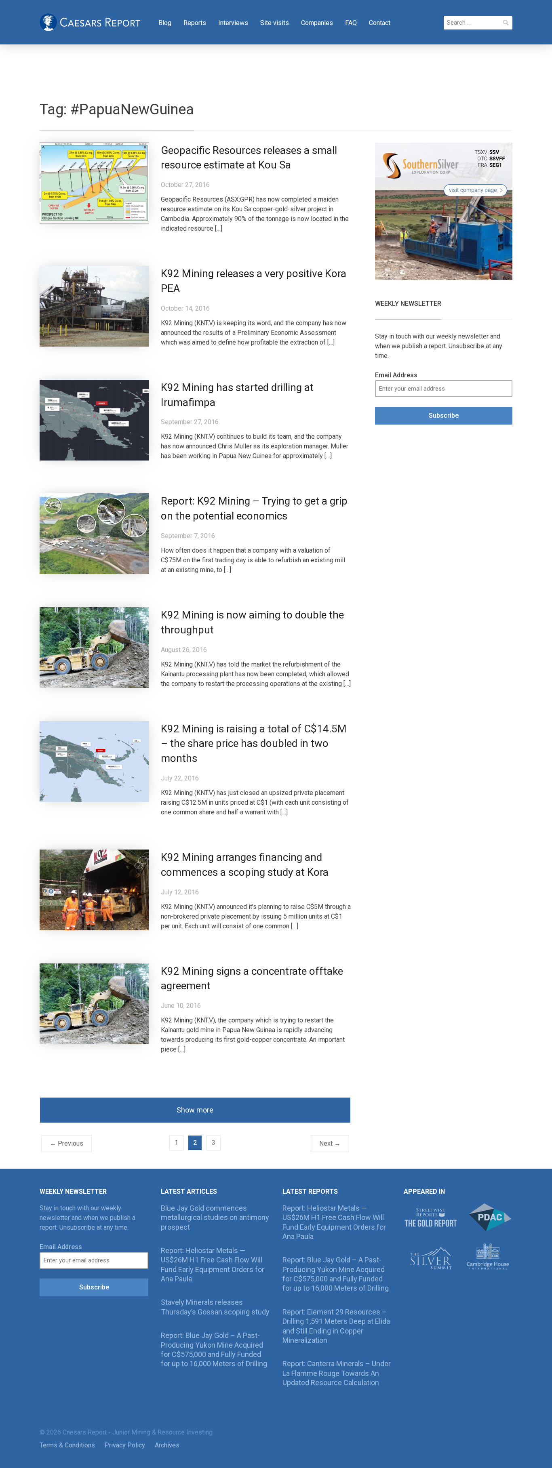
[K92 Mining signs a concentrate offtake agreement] (94, 1003)
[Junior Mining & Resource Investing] (90, 21)
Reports (194, 23)
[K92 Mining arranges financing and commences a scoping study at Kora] (94, 889)
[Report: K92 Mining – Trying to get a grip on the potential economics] (94, 533)
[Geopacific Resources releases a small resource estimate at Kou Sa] (94, 182)
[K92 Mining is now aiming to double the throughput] (94, 647)
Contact (379, 23)
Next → (330, 1143)
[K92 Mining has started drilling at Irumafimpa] (94, 419)
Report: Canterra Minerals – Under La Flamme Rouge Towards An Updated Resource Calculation (336, 1373)
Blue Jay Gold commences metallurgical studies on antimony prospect (215, 1217)
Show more (195, 1110)
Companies (317, 23)
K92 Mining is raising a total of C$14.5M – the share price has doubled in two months (254, 744)
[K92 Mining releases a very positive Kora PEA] (94, 305)
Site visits (274, 23)
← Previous (66, 1143)
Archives (167, 1445)
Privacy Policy (125, 1445)
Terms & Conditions (67, 1445)
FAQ (351, 23)
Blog (164, 23)
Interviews (233, 23)
